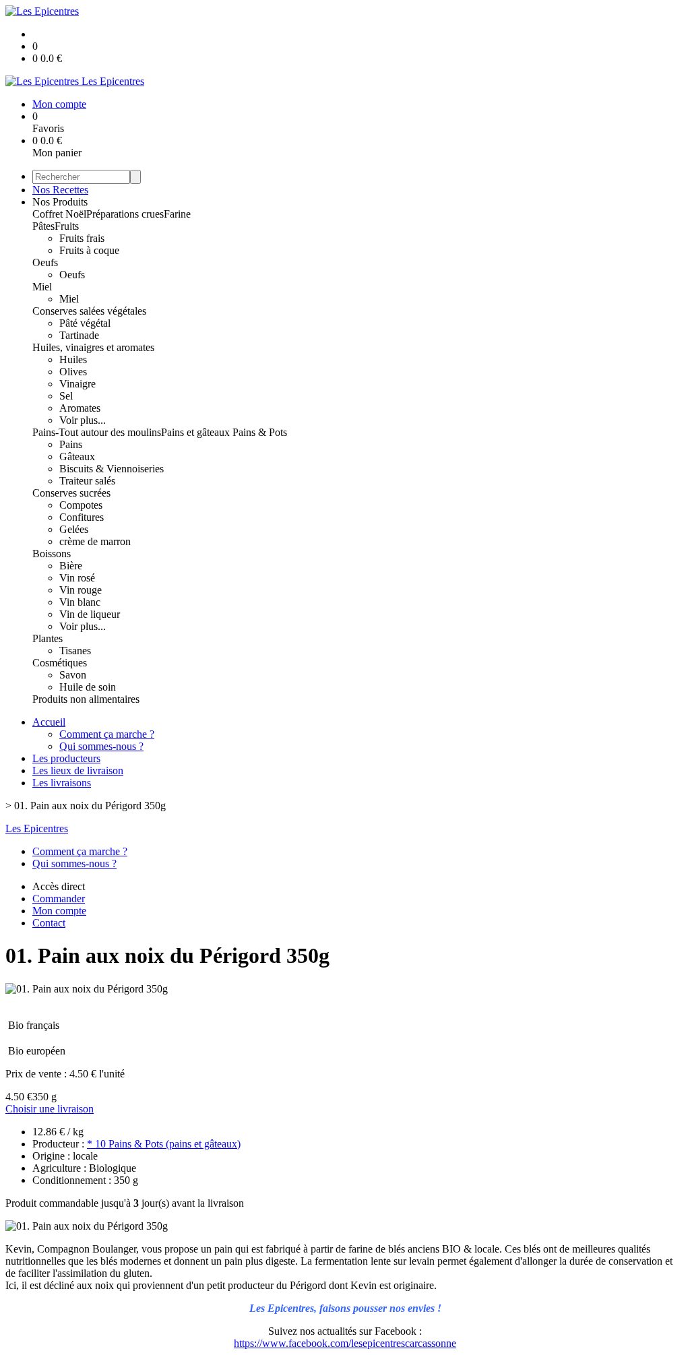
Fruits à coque (89, 250)
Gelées (73, 529)
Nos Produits (60, 202)
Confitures (81, 517)
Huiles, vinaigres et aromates (93, 347)
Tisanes (75, 650)
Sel (66, 396)
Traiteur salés (87, 480)
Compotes (80, 505)
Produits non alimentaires (85, 699)
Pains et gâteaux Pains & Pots (224, 432)
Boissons (51, 553)
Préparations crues (125, 214)
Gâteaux (77, 456)
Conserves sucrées (71, 493)
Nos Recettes (60, 189)
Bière (70, 565)
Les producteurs (66, 758)
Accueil (48, 722)
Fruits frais (81, 238)
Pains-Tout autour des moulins (96, 432)
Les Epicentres (36, 828)
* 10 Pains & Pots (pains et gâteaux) (164, 1143)
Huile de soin (87, 687)
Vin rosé (77, 578)
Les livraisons (61, 782)
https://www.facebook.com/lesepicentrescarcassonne (345, 1343)
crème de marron (95, 541)
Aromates (79, 408)
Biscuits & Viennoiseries (111, 468)
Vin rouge (80, 590)
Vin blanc (79, 602)
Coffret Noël (59, 214)
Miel (42, 286)
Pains (70, 444)
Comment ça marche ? (106, 734)
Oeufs (45, 262)
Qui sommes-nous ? (101, 746)
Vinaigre (77, 383)
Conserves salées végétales (89, 311)
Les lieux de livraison (77, 770)
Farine (177, 214)
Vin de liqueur (89, 614)
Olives (73, 371)
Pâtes (43, 226)
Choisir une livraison (49, 1108)
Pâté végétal (85, 323)
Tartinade (79, 335)
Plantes (47, 638)
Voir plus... (82, 420)
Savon (72, 675)
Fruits (67, 226)
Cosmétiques (59, 662)
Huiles (73, 359)
